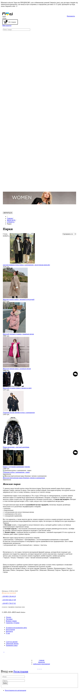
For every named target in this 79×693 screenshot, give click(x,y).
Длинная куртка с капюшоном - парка (16, 472)
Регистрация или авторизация (15, 690)
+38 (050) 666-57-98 (9, 600)
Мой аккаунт (6, 25)
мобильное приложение (41, 664)
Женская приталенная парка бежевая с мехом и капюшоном (24, 478)
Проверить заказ (11, 645)
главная (41, 660)
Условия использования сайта (16, 628)
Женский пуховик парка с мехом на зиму (17, 388)
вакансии (41, 662)
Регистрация (10, 629)
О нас (8, 633)
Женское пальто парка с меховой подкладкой (18, 299)
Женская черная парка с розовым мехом (17, 369)
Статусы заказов (11, 642)
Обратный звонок (12, 643)
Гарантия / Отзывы (12, 623)
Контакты (9, 631)
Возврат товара (11, 621)
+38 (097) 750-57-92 (9, 603)
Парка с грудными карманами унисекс (16, 467)
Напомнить (71, 16)
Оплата (8, 617)
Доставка (9, 619)
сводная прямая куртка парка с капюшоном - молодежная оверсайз (26, 265)
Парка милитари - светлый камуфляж (16, 447)
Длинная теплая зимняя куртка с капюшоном (19, 412)
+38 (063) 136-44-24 (9, 596)
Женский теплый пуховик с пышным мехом (18, 334)
